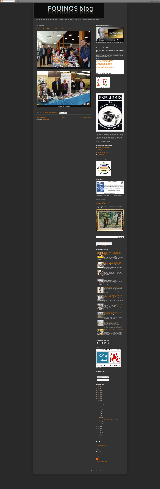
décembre (101, 402)
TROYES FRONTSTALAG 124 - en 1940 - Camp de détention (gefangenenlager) (113, 263)
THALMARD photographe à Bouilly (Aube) (114, 271)
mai (100, 413)
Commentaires (101, 380)
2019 (99, 400)
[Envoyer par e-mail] (60, 113)
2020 (99, 398)
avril (100, 415)
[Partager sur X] (63, 113)
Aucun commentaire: (53, 112)
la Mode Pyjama (101, 154)
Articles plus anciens (86, 117)
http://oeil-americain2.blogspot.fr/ (104, 63)
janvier (100, 423)
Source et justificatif (102, 453)
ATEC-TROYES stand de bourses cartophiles (54, 28)
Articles (100, 377)
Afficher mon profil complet (102, 461)
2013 (99, 436)
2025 (99, 388)
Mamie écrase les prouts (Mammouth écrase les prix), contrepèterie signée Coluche (112, 253)
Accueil (63, 117)
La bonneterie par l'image (103, 152)
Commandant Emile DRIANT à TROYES (113, 287)
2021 (99, 396)
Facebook (100, 149)
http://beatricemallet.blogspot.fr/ (104, 64)
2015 (99, 432)
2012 (99, 438)
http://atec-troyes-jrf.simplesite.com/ (105, 69)
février (100, 421)
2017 (99, 428)
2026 (99, 386)
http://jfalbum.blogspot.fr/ (107, 60)
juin (100, 411)
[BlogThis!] (61, 113)
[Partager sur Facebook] (65, 113)
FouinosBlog (100, 151)
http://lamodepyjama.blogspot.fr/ (104, 66)
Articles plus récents (41, 117)
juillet (100, 409)
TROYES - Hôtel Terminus (110, 279)
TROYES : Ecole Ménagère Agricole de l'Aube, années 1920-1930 (113, 296)
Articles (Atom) (45, 119)
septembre (101, 406)
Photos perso (101, 156)
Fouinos (100, 459)
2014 (99, 434)
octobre (101, 404)
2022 (99, 394)
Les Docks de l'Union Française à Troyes (113, 304)
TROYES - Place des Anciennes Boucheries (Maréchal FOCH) (111, 321)
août (100, 408)
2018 (99, 426)
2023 (99, 392)
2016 (99, 430)
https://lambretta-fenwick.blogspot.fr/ (105, 67)
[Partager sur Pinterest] (66, 113)
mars (100, 417)
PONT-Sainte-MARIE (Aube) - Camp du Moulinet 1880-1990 (113, 313)
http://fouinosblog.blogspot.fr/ (103, 61)
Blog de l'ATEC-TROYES (103, 147)
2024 (99, 390)
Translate (107, 245)
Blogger (100, 470)
